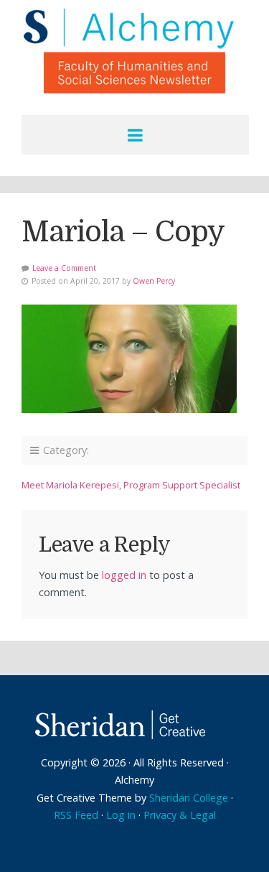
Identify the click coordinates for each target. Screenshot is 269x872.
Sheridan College (188, 797)
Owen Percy (154, 281)
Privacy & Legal (179, 815)
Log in (121, 815)
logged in (124, 575)
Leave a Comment (64, 268)
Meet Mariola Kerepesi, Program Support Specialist (131, 484)
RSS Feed (76, 815)
